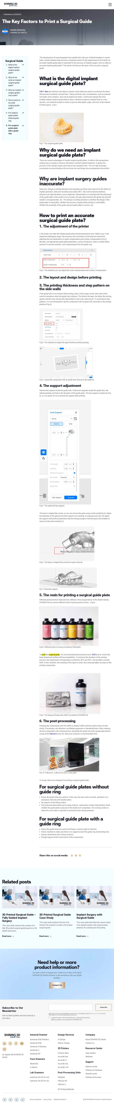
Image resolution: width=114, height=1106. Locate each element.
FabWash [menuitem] (61, 1077)
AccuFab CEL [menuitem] (63, 1064)
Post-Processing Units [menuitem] (69, 1072)
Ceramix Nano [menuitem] (63, 1053)
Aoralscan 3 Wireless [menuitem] (38, 1047)
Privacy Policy (96, 1013)
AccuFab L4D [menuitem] (63, 1067)
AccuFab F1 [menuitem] (62, 1060)
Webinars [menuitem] (89, 1057)
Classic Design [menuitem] (63, 1043)
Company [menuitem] (90, 1034)
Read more (6, 936)
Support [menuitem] (89, 1062)
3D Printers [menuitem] (63, 1048)
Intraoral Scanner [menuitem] (38, 1034)
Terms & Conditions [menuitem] (35, 1099)
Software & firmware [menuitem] (93, 1077)
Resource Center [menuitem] (94, 1048)
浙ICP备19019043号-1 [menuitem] (60, 1099)
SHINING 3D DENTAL (18, 33)
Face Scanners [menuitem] (37, 1059)
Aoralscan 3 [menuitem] (34, 1050)
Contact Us (57, 985)
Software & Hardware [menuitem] (94, 1070)
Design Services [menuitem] (66, 1034)
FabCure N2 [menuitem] (62, 1081)
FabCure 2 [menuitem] (62, 1084)
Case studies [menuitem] (91, 1053)
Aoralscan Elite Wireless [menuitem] (39, 1039)
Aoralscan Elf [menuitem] (35, 1054)
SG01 (94, 655)
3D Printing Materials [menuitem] (66, 1089)
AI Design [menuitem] (61, 1039)
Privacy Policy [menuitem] (47, 1099)
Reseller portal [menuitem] (91, 1074)
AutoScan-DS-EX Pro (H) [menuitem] (39, 1077)
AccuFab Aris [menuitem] (63, 1057)
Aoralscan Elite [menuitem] (36, 1043)
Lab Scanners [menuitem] (37, 1072)
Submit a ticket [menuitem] (91, 1067)
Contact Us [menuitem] (90, 1043)
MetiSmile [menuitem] (34, 1064)
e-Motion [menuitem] (33, 1067)
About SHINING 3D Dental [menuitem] (96, 1039)
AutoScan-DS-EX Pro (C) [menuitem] (39, 1081)
